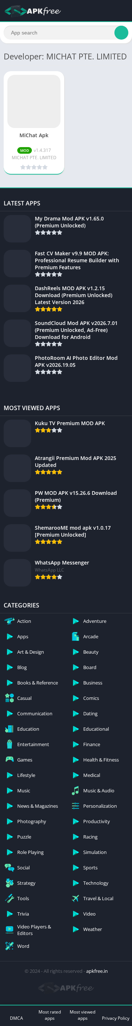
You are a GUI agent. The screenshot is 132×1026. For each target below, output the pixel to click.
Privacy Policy (115, 1018)
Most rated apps (49, 1015)
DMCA (16, 1018)
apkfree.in (97, 971)
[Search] (121, 33)
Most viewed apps (82, 1015)
